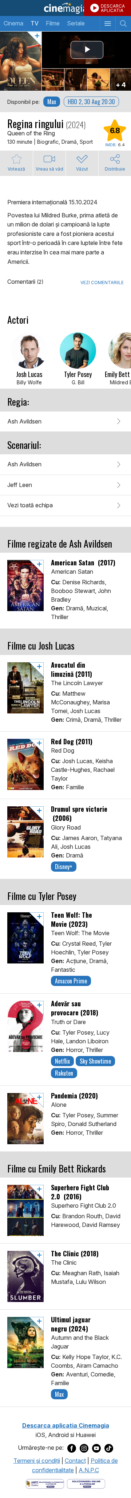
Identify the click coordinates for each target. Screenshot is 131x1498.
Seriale (76, 23)
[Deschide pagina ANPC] (45, 1483)
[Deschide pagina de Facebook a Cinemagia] (71, 1448)
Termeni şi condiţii (36, 1460)
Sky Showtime (95, 1061)
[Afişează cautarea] (123, 23)
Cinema (13, 23)
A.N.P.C (89, 1470)
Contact (75, 1460)
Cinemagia (65, 8)
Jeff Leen (19, 484)
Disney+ (63, 866)
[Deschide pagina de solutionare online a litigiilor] (86, 1483)
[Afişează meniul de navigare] (107, 23)
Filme (53, 23)
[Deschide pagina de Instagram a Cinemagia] (84, 1448)
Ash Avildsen (24, 421)
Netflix (62, 1061)
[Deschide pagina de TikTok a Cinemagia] (108, 1448)
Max (51, 101)
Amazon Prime (71, 981)
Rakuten (64, 1073)
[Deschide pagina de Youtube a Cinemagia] (96, 1448)
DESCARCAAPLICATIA (113, 8)
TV (35, 23)
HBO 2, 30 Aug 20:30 (91, 101)
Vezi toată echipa (30, 505)
